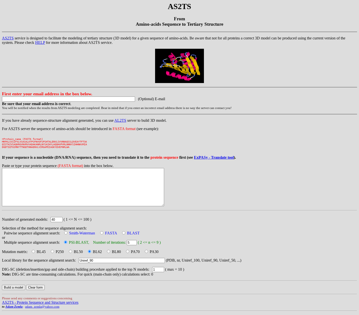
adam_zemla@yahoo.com (42, 306)
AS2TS (8, 38)
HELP (40, 42)
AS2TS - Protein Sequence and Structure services (40, 302)
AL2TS (120, 120)
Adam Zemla (14, 306)
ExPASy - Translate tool (214, 157)
